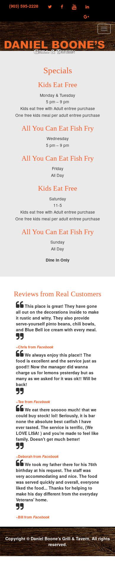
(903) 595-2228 (25, 6)
